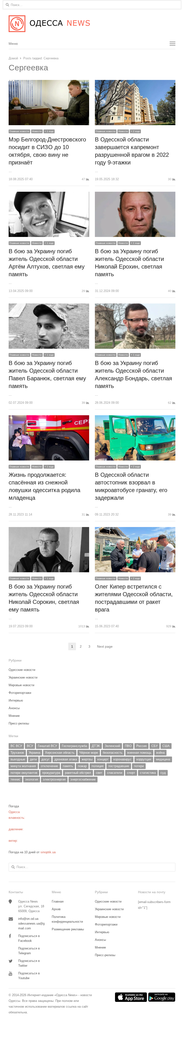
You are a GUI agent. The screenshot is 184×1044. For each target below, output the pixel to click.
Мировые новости (21, 685)
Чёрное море (88, 752)
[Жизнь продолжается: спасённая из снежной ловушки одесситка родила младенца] (49, 418)
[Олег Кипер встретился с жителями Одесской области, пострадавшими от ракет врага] (135, 530)
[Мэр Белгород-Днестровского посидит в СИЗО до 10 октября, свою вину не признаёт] (49, 82)
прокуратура (51, 773)
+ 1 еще (49, 131)
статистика (148, 773)
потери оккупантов (24, 773)
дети (33, 759)
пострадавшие (118, 766)
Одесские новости (22, 670)
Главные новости (19, 131)
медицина (163, 759)
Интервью (16, 700)
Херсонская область (60, 752)
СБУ (154, 746)
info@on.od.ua (28, 919)
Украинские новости (23, 677)
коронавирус (122, 759)
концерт (103, 759)
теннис (15, 779)
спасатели (114, 773)
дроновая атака (65, 759)
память (68, 766)
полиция (98, 766)
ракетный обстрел (78, 773)
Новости (37, 131)
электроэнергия (54, 779)
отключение (49, 766)
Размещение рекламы (68, 929)
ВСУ (30, 746)
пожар (82, 766)
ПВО (128, 746)
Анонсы (14, 708)
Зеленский (112, 746)
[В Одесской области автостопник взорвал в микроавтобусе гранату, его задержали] (135, 418)
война (160, 752)
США (166, 746)
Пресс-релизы (19, 723)
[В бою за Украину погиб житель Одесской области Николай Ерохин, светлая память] (135, 194)
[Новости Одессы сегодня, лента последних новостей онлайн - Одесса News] (92, 23)
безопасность (112, 752)
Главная (57, 901)
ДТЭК (96, 746)
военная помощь (139, 752)
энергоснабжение (83, 779)
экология (31, 779)
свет (99, 773)
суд (163, 773)
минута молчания (23, 766)
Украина (34, 752)
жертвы (87, 759)
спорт (131, 773)
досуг (45, 759)
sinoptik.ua (48, 852)
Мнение (14, 716)
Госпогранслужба (74, 746)
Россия (141, 746)
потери (139, 766)
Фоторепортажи (20, 693)
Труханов (17, 752)
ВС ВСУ (16, 746)
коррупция (143, 759)
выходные (18, 759)
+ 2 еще (135, 131)
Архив (56, 909)
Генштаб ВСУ (47, 746)
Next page (105, 646)
